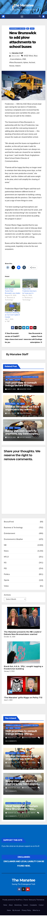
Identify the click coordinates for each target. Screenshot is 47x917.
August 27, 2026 (14, 737)
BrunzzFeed (9, 522)
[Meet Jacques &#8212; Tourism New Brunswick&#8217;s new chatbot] (12, 283)
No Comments (11, 741)
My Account (16, 910)
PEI (5, 568)
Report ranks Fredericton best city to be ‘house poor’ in (29, 291)
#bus (35, 56)
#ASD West (28, 56)
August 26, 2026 (14, 762)
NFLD (6, 557)
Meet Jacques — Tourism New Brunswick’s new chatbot (12, 291)
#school (32, 62)
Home (5, 905)
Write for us (36, 910)
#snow (11, 66)
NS (5, 563)
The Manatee (23, 5)
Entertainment (10, 403)
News (32, 28)
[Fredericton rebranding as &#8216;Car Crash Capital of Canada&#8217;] (12, 307)
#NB (24, 59)
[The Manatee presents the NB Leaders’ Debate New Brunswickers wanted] (23, 618)
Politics (17, 379)
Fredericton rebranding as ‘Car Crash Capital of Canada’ (12, 315)
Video (6, 586)
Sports (6, 580)
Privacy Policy (26, 910)
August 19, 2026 (14, 813)
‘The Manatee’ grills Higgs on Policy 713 (23, 698)
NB (27, 28)
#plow (25, 62)
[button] (40, 16)
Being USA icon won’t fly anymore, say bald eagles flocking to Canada (21, 433)
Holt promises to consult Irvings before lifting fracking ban (21, 385)
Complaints (33, 905)
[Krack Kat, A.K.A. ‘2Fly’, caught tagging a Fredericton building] (23, 652)
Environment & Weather (17, 28)
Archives (7, 595)
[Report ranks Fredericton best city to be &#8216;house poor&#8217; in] (30, 283)
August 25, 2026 (14, 788)
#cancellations (15, 59)
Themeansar (40, 900)
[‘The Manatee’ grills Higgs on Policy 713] (23, 685)
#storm (18, 66)
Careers (25, 905)
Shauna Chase (25, 413)
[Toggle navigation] (22, 16)
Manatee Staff (17, 53)
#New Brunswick (15, 62)
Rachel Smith (30, 813)
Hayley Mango (25, 437)
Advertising (17, 905)
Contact (41, 905)
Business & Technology (13, 376)
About (11, 905)
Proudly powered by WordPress (13, 900)
